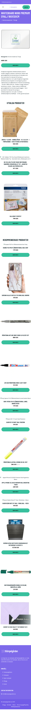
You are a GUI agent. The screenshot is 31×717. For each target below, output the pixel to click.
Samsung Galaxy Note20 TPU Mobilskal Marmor (15, 295)
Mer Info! (15, 65)
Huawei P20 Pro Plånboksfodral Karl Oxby (15, 248)
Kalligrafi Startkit (15, 216)
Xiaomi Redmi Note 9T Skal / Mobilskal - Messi (15, 503)
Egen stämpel (7, 678)
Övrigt (15, 20)
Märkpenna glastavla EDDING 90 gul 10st (15, 462)
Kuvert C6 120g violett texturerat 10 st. (15, 627)
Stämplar (6, 675)
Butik (26, 7)
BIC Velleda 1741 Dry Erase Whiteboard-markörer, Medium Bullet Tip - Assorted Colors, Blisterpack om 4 (15, 164)
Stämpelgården (8, 672)
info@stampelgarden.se (6, 2)
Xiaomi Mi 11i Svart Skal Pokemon (15, 422)
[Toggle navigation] (3, 7)
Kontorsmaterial (7, 20)
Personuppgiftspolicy (23, 705)
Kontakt (9, 705)
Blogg (5, 681)
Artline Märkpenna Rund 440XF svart (15, 383)
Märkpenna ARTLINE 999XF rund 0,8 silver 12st (15, 335)
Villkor (14, 705)
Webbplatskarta (15, 706)
